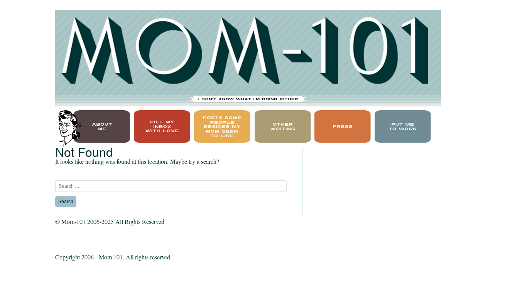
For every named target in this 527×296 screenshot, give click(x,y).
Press (326, 112)
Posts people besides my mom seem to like (221, 117)
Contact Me (154, 112)
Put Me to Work (401, 112)
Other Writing (279, 112)
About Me (74, 112)
